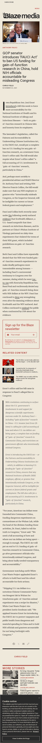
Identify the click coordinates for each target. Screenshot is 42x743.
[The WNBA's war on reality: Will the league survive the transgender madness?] (8, 379)
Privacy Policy (28, 340)
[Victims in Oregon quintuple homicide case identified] (10, 684)
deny (17, 297)
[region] (21, 719)
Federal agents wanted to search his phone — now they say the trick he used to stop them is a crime (29, 693)
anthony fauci (10, 48)
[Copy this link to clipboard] (28, 644)
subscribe (9, 2)
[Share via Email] (23, 644)
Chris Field (8, 86)
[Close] (39, 697)
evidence (7, 219)
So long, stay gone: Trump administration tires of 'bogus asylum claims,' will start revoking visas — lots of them (29, 673)
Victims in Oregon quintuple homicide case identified (29, 683)
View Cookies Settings (21, 738)
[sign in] (1, 2)
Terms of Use (9, 341)
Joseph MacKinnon (27, 678)
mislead (25, 308)
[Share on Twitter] (18, 644)
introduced (11, 106)
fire (10, 215)
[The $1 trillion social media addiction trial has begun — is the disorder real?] (8, 362)
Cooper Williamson (27, 687)
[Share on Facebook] (14, 644)
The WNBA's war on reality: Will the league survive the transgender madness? (27, 378)
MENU (37, 8)
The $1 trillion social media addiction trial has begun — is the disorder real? (27, 361)
